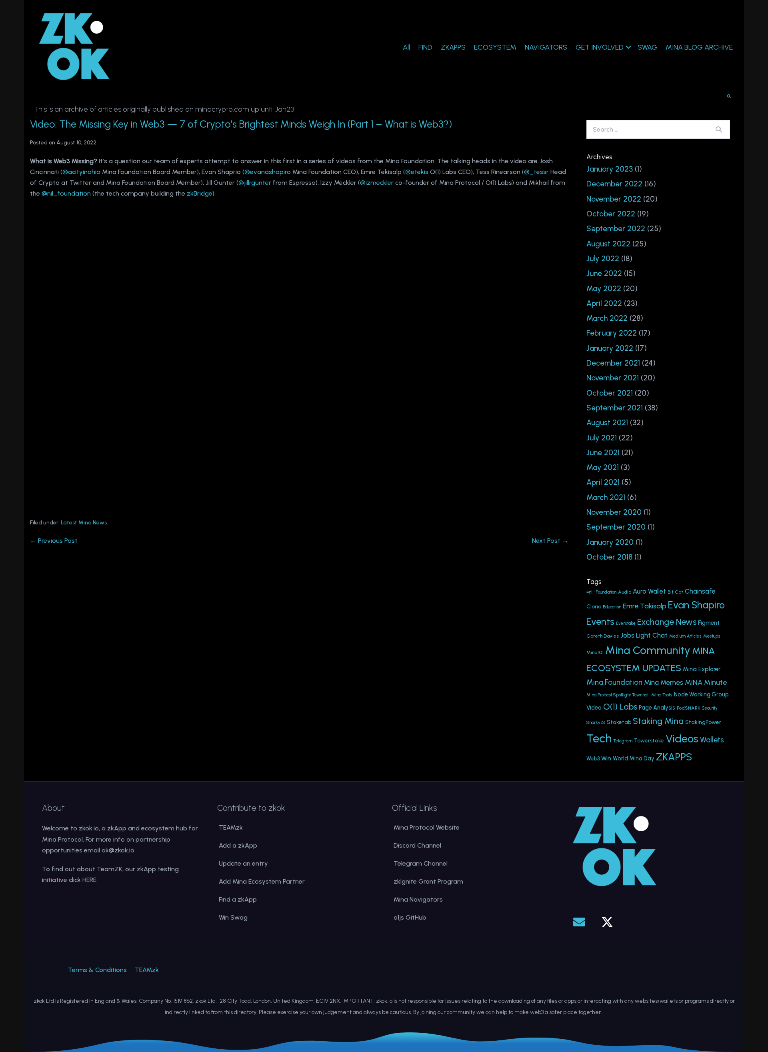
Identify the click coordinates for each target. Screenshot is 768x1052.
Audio (624, 592)
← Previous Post (54, 540)
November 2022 (613, 199)
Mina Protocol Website (427, 827)
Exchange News (666, 622)
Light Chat (652, 635)
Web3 (593, 758)
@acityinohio (81, 172)
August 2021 (607, 422)
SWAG (647, 47)
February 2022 (611, 333)
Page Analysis (657, 707)
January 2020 (610, 542)
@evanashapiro (267, 172)
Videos (682, 738)
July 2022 (602, 258)
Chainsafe (700, 591)
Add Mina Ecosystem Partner (262, 881)
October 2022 (610, 213)
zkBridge (199, 193)
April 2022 (604, 303)
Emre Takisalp (644, 606)
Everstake (626, 623)
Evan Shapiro (696, 605)
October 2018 (609, 557)
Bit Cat (675, 592)
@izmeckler (377, 182)
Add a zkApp (238, 845)
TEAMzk (231, 827)
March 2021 (605, 497)
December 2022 (614, 183)
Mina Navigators (418, 899)
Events (600, 621)
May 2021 (602, 467)
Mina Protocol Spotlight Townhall (618, 695)
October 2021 (609, 393)
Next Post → (550, 540)
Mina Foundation (614, 682)
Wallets (712, 739)
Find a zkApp (238, 899)
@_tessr (536, 172)
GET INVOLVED (600, 47)
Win (606, 758)
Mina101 (595, 652)
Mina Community (647, 650)
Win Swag (233, 917)
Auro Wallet (649, 591)
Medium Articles (685, 636)
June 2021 (603, 452)
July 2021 (601, 437)
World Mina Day (633, 758)
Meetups (711, 636)
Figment (709, 622)
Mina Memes (663, 682)
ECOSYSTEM (495, 47)
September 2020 (616, 527)
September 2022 (615, 228)
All (406, 47)
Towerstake (649, 740)
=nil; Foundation (601, 592)
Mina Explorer (701, 669)
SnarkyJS (595, 722)
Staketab (619, 722)
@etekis (416, 172)
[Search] (719, 129)
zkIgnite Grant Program (428, 881)
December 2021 (613, 363)
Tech (599, 738)
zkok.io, (89, 828)
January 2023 (609, 169)
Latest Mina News (84, 522)
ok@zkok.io (118, 850)
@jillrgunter (254, 182)
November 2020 (614, 512)
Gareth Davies (602, 636)
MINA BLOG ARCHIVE (699, 47)
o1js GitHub (410, 917)
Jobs (627, 635)
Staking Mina (658, 721)
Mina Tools (661, 695)
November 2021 (612, 377)
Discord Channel (417, 845)
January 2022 (609, 348)
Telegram (622, 741)
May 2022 (603, 288)
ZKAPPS (453, 47)
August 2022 (608, 243)
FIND (425, 47)
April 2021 (603, 482)
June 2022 (604, 273)
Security (710, 708)
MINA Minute (706, 682)
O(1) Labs (620, 707)
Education (612, 607)
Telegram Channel (421, 863)
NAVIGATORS (546, 47)
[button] (579, 922)
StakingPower (703, 722)
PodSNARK (688, 708)
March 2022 (607, 318)
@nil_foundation (66, 193)
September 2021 (614, 407)
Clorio (593, 606)
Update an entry (243, 863)
